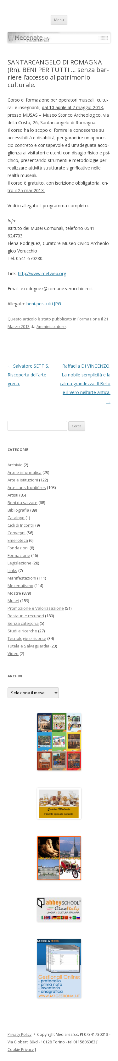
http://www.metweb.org (42, 273)
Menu (59, 19)
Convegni (16, 533)
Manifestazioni (22, 578)
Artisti (13, 495)
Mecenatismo (20, 585)
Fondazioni (18, 548)
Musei (13, 600)
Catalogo (16, 517)
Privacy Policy (19, 1034)
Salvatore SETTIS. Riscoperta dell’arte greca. (28, 374)
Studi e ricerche (22, 631)
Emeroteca (18, 540)
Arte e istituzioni (23, 480)
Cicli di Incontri (21, 525)
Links (12, 570)
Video (13, 653)
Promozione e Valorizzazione (36, 608)
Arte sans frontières (27, 487)
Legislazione (19, 563)
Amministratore (51, 326)
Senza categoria (23, 623)
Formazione (88, 319)
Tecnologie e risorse (27, 638)
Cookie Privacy (21, 1049)
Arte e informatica (25, 472)
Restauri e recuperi (26, 616)
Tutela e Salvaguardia (28, 646)
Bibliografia (18, 510)
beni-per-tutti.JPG (43, 304)
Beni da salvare (22, 502)
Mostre (14, 593)
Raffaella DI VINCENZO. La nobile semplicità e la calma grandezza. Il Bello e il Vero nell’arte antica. (85, 383)
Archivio (15, 465)
